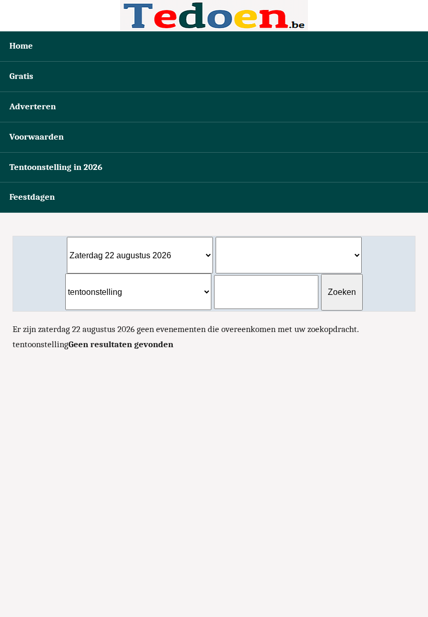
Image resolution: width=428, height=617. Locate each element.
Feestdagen (32, 197)
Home (21, 46)
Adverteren (32, 106)
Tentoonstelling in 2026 (55, 167)
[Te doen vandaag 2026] (214, 15)
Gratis (21, 76)
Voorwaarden (36, 137)
